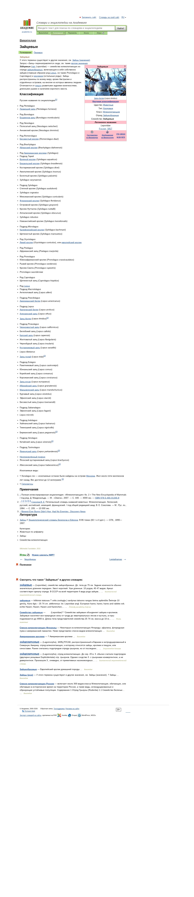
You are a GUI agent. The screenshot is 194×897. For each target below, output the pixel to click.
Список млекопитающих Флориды (38, 627)
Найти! (120, 28)
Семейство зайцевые (31, 612)
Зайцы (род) (26, 675)
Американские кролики (32, 636)
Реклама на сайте (72, 709)
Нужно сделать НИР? (43, 555)
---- (107, 498)
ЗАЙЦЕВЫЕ (26, 585)
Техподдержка (59, 709)
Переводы (72, 33)
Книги (86, 33)
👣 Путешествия (28, 711)
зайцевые (25, 600)
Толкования (58, 33)
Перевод (38, 52)
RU (123, 17)
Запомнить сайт (89, 17)
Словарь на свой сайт (109, 17)
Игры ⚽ (100, 33)
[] (56, 99)
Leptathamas (115, 559)
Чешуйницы (30, 559)
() (81, 60)
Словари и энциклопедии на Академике (61, 22)
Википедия (43, 33)
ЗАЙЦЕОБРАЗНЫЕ (29, 642)
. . (38, 502)
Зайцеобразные (28, 669)
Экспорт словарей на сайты (30, 715)
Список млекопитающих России (37, 683)
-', (53, 511)
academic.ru (27, 32)
